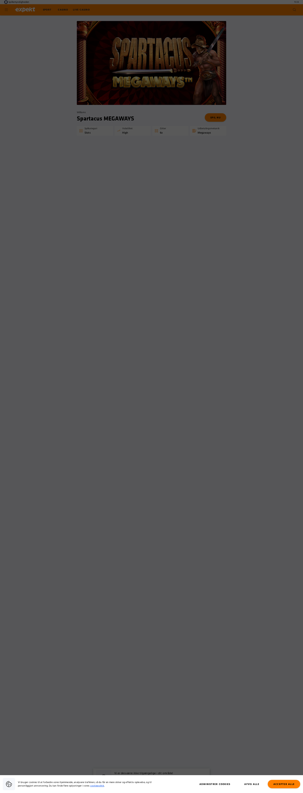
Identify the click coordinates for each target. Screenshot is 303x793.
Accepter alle (284, 784)
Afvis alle (251, 784)
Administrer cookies (214, 784)
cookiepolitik (97, 786)
